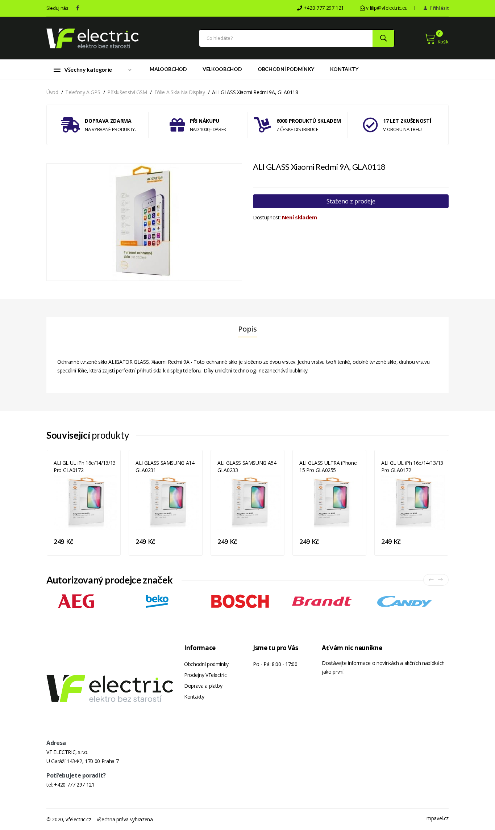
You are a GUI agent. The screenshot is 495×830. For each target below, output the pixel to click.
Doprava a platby (203, 685)
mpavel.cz (438, 818)
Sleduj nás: (57, 8)
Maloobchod (168, 69)
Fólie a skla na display (179, 92)
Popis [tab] (247, 329)
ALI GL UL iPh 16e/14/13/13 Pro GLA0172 (85, 466)
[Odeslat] (383, 38)
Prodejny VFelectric (205, 674)
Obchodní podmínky (286, 69)
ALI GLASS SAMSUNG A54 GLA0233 (246, 466)
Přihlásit (439, 8)
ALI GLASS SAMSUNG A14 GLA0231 (165, 466)
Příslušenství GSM (127, 92)
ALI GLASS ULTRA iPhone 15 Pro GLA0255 (328, 466)
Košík (443, 41)
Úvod (52, 92)
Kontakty (344, 69)
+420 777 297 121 (74, 784)
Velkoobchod (222, 69)
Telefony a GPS (82, 92)
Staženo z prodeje (350, 201)
